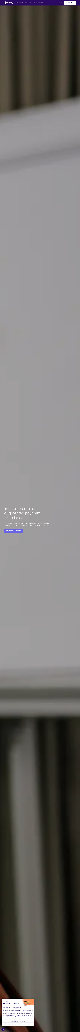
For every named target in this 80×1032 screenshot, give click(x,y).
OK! (29, 1024)
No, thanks (7, 1024)
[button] (3, 1029)
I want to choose (18, 1024)
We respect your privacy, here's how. (10, 1019)
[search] (55, 3)
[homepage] (8, 2)
